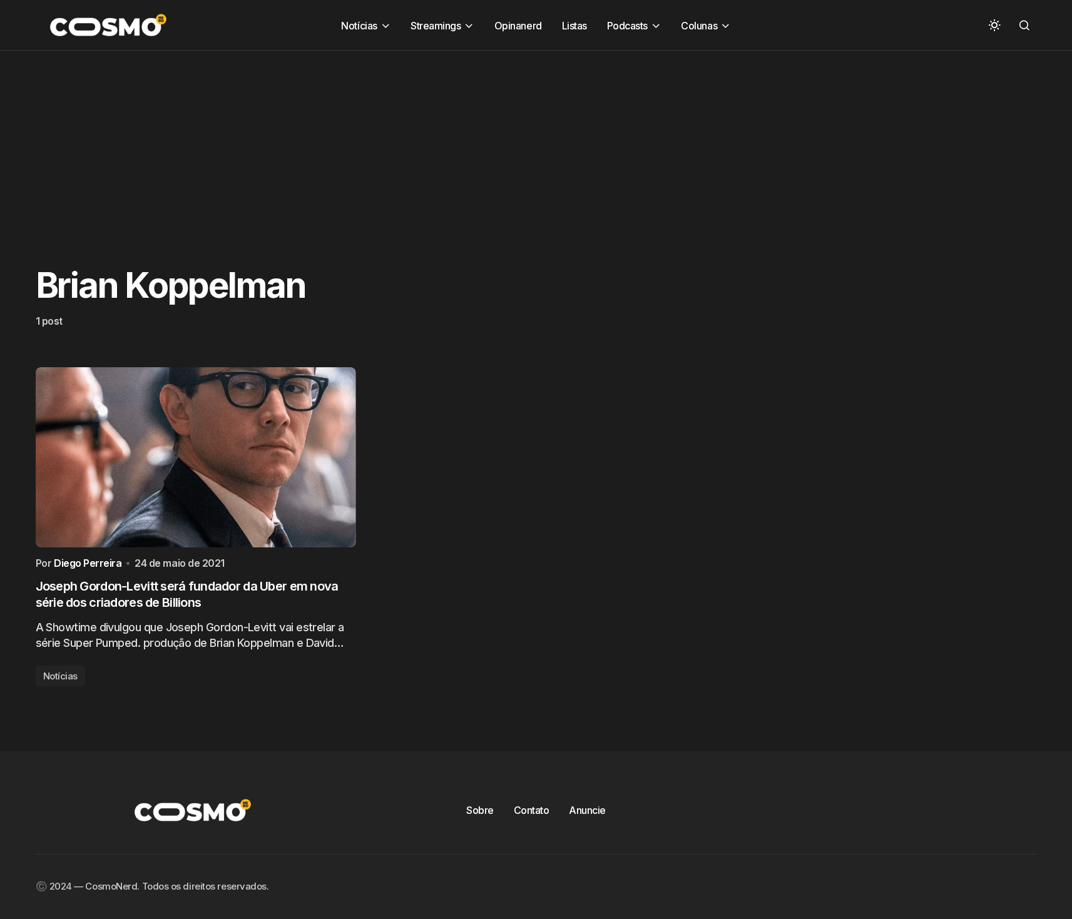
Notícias (60, 676)
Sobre (480, 810)
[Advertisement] (375, 138)
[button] (994, 25)
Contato (531, 810)
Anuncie (587, 810)
